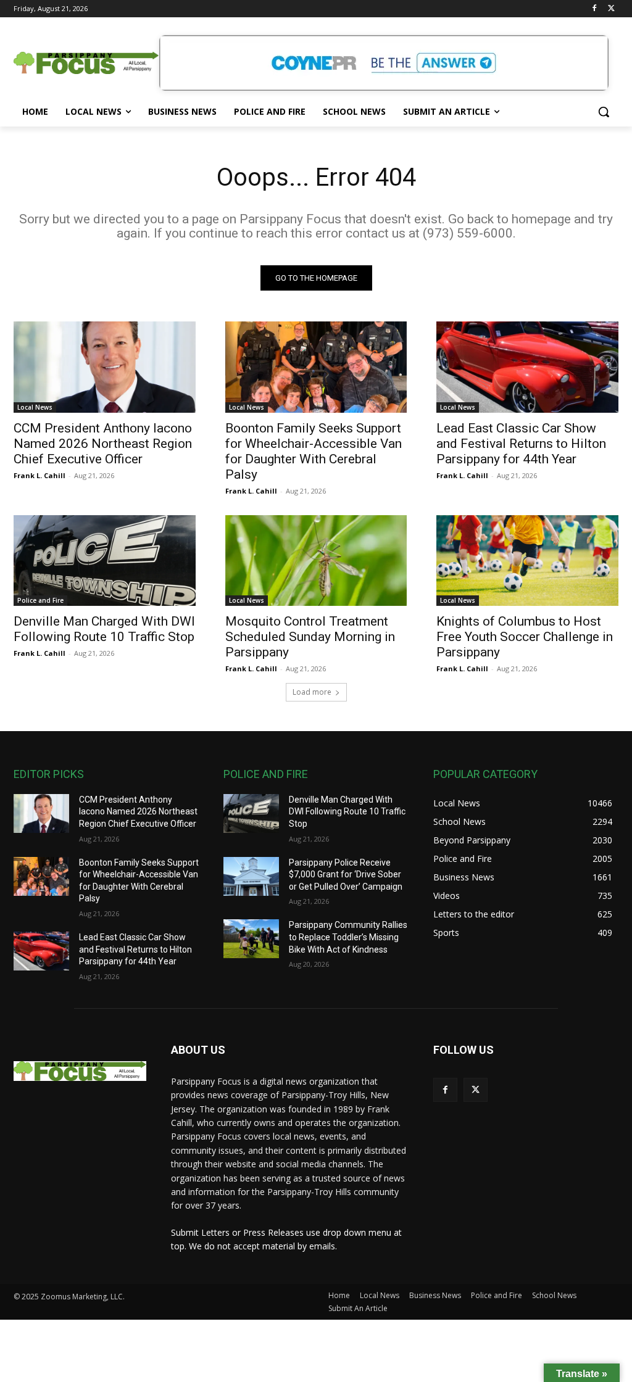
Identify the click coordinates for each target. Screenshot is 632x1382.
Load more (312, 692)
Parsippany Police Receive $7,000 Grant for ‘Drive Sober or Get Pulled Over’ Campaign (345, 875)
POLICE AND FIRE (265, 774)
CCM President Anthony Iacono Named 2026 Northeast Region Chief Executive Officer (103, 443)
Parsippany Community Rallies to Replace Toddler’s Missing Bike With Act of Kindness (348, 937)
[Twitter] (611, 9)
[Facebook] (594, 9)
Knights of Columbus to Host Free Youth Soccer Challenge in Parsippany (524, 637)
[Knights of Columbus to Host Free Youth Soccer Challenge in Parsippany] (527, 560)
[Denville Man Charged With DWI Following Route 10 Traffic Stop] (105, 560)
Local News (34, 407)
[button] (603, 111)
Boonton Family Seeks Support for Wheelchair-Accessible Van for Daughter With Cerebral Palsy (313, 451)
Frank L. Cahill (39, 475)
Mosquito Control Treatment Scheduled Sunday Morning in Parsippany (310, 637)
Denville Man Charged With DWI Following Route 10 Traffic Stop (104, 629)
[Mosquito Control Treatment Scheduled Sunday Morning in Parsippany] (316, 560)
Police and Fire (40, 600)
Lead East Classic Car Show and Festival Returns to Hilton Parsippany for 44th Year (521, 443)
